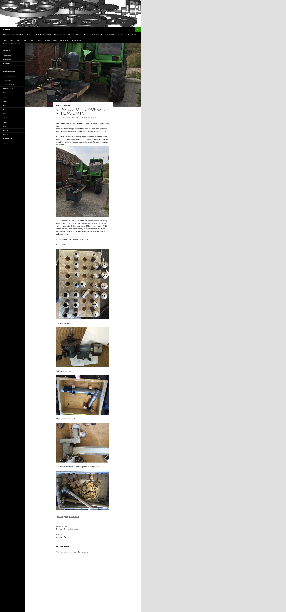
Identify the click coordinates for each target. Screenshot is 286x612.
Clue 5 (12, 40)
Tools (49, 34)
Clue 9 (40, 40)
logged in (69, 552)
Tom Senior (74, 517)
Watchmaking (17, 34)
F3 (66, 517)
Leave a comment (90, 117)
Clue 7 (26, 40)
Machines (39, 34)
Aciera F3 (59, 105)
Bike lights (29, 34)
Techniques (85, 34)
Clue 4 (5, 40)
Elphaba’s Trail (76, 40)
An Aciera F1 (61, 535)
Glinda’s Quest (110, 34)
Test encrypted (97, 34)
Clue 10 (47, 40)
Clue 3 (133, 34)
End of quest (64, 40)
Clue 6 (19, 40)
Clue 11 (55, 40)
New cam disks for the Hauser (67, 527)
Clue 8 (33, 40)
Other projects (73, 34)
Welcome (6, 34)
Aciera (60, 517)
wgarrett (76, 117)
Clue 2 (120, 34)
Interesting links (59, 34)
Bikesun (6, 29)
